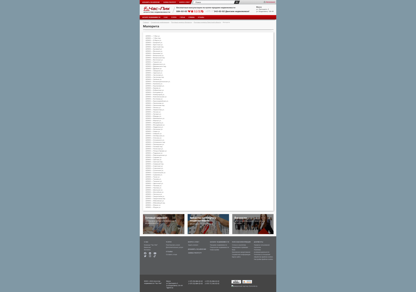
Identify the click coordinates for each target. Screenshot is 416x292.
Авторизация (270, 2)
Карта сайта (236, 257)
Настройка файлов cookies (263, 259)
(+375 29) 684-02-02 (195, 281)
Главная (146, 22)
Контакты (147, 250)
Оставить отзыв (171, 254)
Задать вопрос (193, 245)
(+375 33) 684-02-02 (195, 283)
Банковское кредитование (241, 252)
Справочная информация (160, 22)
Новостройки (214, 250)
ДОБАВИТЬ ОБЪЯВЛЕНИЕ (197, 249)
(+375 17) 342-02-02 (212, 283)
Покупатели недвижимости (219, 247)
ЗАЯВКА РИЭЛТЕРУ (195, 253)
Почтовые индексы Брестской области (207, 22)
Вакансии (147, 247)
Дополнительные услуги (174, 247)
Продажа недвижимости (218, 245)
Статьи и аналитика (239, 245)
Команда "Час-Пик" (151, 245)
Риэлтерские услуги (173, 245)
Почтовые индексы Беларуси (181, 22)
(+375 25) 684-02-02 (212, 281)
